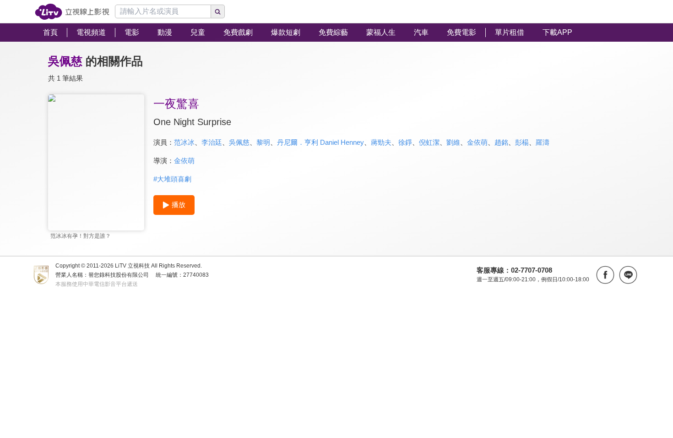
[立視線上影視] (72, 12)
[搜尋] (218, 11)
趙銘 (501, 142)
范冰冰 (184, 142)
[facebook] (605, 275)
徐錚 (405, 142)
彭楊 (522, 142)
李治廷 (211, 142)
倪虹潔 (429, 142)
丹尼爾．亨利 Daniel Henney (320, 142)
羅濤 (542, 142)
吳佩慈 (239, 142)
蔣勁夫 (381, 142)
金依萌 (477, 142)
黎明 (263, 142)
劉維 (453, 142)
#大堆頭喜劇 (172, 179)
